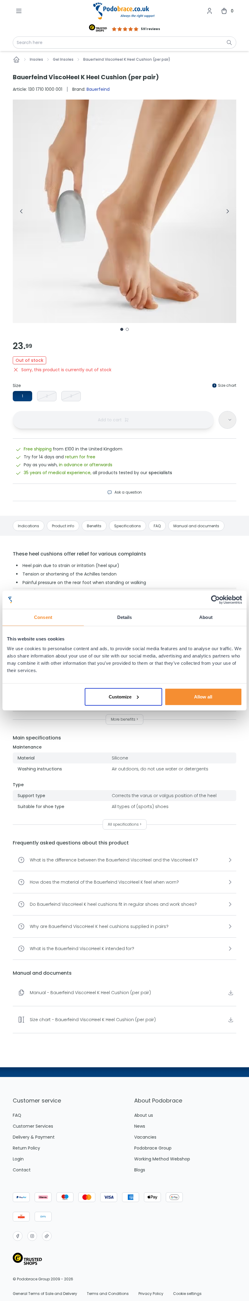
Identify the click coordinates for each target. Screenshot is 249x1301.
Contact (22, 1170)
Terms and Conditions (108, 1293)
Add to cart (110, 420)
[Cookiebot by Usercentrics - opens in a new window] (215, 599)
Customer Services (33, 1126)
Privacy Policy (150, 1293)
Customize (120, 696)
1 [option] (22, 396)
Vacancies (145, 1137)
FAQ (17, 1115)
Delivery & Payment (34, 1137)
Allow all (203, 696)
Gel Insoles (63, 59)
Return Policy (26, 1148)
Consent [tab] (43, 617)
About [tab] (206, 617)
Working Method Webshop (162, 1159)
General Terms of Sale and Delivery (45, 1293)
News (139, 1126)
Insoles (36, 59)
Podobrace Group (153, 1148)
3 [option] (71, 396)
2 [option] (47, 396)
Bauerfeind (98, 89)
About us (143, 1115)
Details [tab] (124, 617)
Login (18, 1159)
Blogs (139, 1170)
